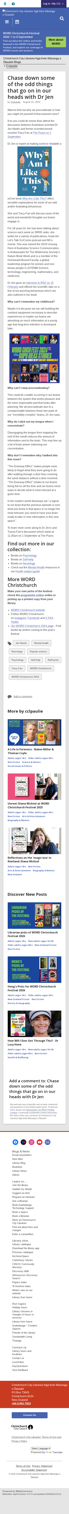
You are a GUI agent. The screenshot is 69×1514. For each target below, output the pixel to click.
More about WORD (56, 41)
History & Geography (19, 1003)
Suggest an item (21, 1193)
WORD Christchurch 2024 (25, 677)
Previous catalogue (22, 1252)
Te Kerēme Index (21, 1286)
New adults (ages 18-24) (40, 941)
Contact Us (29, 1415)
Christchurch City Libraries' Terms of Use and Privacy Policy (36, 1439)
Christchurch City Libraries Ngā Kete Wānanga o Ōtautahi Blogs (32, 60)
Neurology (29, 563)
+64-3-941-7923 (21, 1403)
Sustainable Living (22, 1336)
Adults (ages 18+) (17, 758)
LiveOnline (18, 1362)
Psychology (30, 555)
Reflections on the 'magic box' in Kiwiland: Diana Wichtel (29, 859)
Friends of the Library (23, 1332)
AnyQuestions (20, 1366)
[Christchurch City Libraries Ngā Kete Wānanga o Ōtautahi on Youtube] (39, 1142)
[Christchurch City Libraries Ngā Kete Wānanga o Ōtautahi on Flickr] (23, 1142)
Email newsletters (22, 1155)
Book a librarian (20, 1216)
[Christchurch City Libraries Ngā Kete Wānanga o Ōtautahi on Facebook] (15, 1142)
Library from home (22, 1297)
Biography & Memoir (18, 820)
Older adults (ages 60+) (40, 758)
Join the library (20, 1185)
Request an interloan (23, 1197)
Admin (15, 1174)
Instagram (20, 618)
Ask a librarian (20, 1200)
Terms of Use (23, 1466)
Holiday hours (19, 1307)
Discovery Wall (20, 1271)
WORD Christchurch (40, 669)
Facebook (34, 618)
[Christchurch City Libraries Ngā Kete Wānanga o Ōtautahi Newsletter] (47, 1142)
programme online (32, 595)
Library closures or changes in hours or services (23, 1314)
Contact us (18, 1358)
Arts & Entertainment (33, 816)
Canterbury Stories (22, 1260)
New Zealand (15, 874)
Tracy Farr (17, 669)
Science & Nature (31, 762)
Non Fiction (14, 762)
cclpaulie (15, 102)
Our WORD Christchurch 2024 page (32, 626)
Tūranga (16, 1340)
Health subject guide (27, 571)
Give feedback (20, 1370)
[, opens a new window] (22, 1431)
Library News (19, 1170)
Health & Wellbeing (18, 1057)
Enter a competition (22, 1234)
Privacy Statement (42, 1466)
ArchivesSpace (20, 1256)
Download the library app (25, 1248)
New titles (17, 1159)
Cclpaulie (12, 66)
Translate (57, 1452)
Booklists (17, 1166)
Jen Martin (21, 644)
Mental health (41, 644)
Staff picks (53, 660)
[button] (5, 3)
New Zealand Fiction (45, 945)
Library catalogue (21, 1244)
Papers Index (19, 1282)
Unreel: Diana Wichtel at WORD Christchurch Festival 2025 (28, 805)
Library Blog (18, 1162)
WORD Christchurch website (28, 610)
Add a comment (23, 696)
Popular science (38, 652)
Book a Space (20, 1212)
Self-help (28, 559)
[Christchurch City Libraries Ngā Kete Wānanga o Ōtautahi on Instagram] (31, 1142)
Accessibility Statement (34, 1470)
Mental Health (36, 567)
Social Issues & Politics (20, 766)
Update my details (22, 1189)
